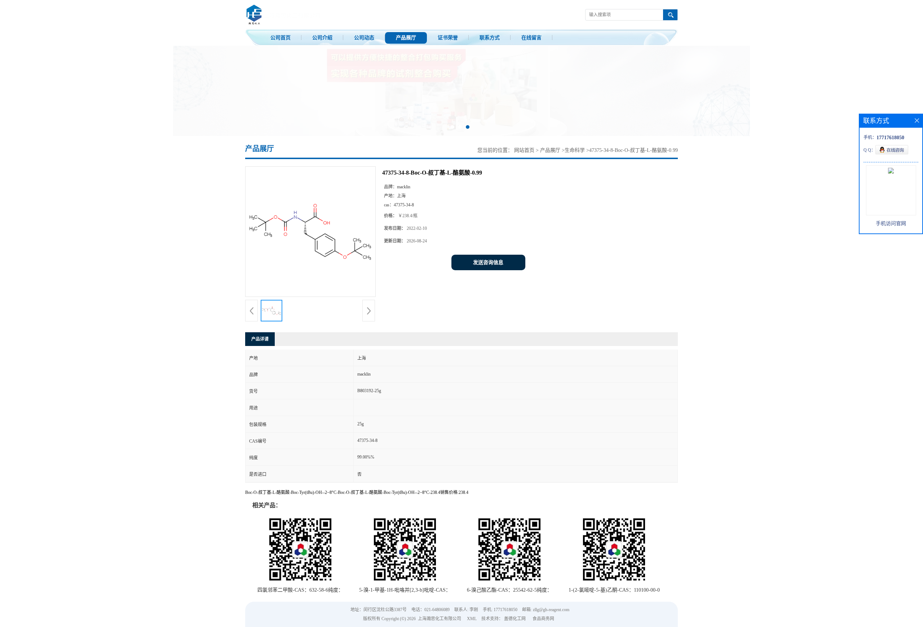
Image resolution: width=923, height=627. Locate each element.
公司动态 (364, 37)
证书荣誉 (448, 37)
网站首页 (524, 150)
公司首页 (280, 37)
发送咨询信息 (488, 262)
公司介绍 (322, 37)
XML (472, 618)
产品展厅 (406, 37)
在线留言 (531, 37)
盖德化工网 (515, 618)
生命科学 (575, 150)
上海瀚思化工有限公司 (439, 618)
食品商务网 (543, 618)
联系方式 (490, 37)
